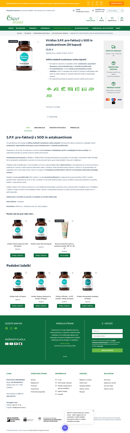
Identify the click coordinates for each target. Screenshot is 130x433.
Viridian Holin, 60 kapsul (18, 296)
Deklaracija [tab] (39, 127)
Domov (11, 28)
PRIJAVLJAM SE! (107, 350)
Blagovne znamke (81, 28)
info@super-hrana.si (82, 11)
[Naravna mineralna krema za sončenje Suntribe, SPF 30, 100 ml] (64, 229)
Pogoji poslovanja (44, 430)
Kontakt (60, 394)
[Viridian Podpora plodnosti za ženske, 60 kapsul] (41, 281)
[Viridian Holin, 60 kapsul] (17, 281)
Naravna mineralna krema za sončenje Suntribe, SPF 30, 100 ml (64, 246)
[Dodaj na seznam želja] (26, 221)
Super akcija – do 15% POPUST (103, 28)
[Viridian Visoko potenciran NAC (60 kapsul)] (17, 229)
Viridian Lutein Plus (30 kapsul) (41, 244)
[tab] (63, 356)
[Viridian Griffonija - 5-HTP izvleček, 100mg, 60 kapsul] (64, 281)
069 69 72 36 (99, 11)
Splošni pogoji (62, 391)
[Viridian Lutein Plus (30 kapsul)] (41, 229)
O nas (59, 380)
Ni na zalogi (64, 255)
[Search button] (122, 10)
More (118, 28)
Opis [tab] (28, 127)
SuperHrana (45, 28)
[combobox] (114, 10)
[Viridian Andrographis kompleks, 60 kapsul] (88, 281)
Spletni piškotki (33, 430)
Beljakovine (20, 28)
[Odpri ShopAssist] (65, 428)
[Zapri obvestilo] (93, 410)
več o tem (100, 346)
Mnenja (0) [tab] (74, 127)
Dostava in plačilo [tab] (58, 127)
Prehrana (32, 28)
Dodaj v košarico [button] (17, 255)
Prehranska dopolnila (62, 28)
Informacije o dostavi (65, 383)
